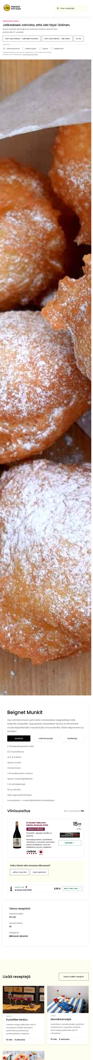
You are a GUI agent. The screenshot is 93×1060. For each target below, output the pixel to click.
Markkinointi (59, 49)
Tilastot (45, 49)
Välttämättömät (13, 49)
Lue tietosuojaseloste (30, 54)
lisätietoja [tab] (72, 738)
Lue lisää (69, 843)
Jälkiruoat (14, 936)
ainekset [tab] (19, 738)
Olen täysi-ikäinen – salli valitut (57, 38)
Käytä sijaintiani (39, 872)
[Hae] (58, 8)
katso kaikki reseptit (74, 976)
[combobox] (71, 8)
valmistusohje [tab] (46, 738)
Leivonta (24, 936)
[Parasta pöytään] (12, 8)
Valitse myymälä (19, 872)
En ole (78, 38)
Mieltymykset (31, 49)
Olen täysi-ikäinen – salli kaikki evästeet (21, 38)
